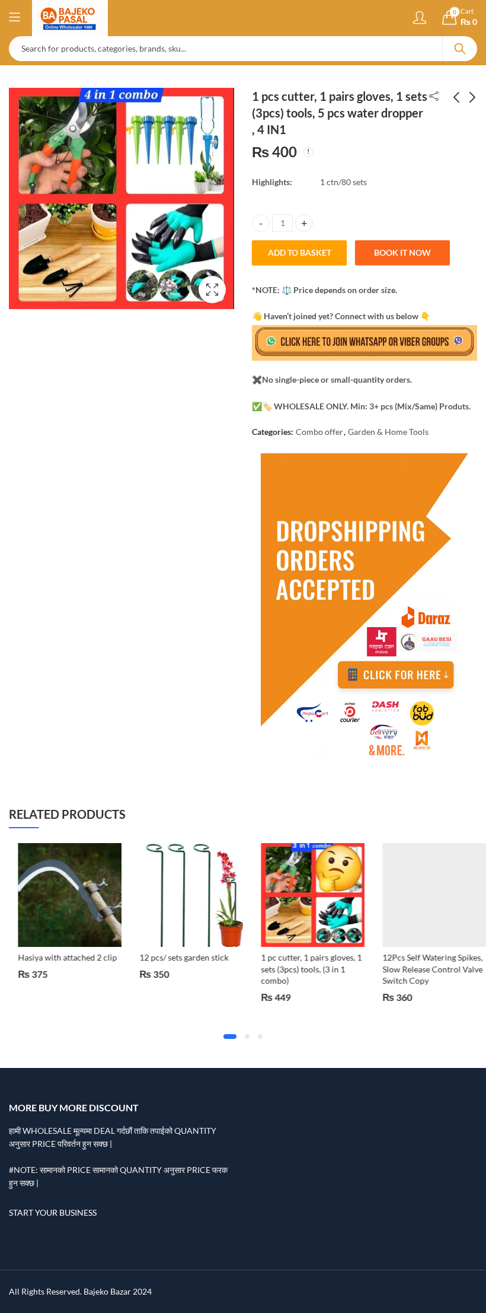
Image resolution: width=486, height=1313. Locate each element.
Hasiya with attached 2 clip (58, 957)
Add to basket (299, 252)
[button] (230, 1036)
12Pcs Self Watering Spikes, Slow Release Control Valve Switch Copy (423, 968)
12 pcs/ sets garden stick (174, 957)
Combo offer (319, 432)
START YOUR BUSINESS (53, 1212)
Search (460, 48)
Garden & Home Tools (388, 432)
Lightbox (212, 289)
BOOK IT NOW (402, 252)
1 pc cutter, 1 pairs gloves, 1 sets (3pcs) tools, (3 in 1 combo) (302, 968)
